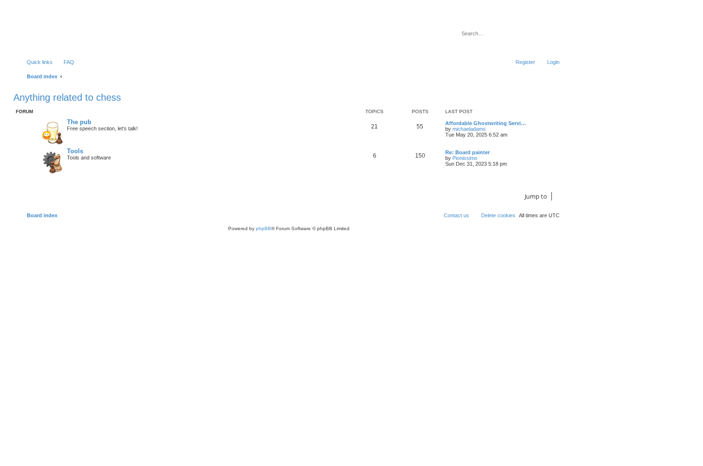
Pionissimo (464, 158)
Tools (75, 151)
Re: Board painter (467, 152)
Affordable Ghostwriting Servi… (485, 123)
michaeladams (469, 129)
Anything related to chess (67, 97)
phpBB (263, 228)
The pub (79, 122)
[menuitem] (64, 62)
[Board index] (64, 31)
